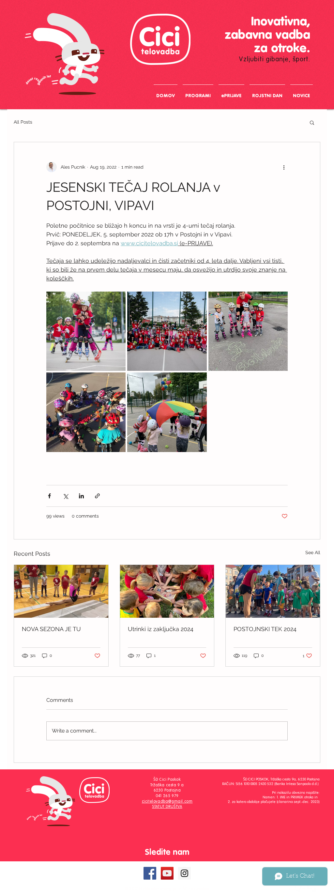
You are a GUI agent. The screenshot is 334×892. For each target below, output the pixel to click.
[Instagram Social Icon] (184, 873)
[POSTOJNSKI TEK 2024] (273, 591)
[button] (312, 122)
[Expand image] (86, 331)
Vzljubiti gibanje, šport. (274, 59)
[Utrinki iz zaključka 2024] (167, 591)
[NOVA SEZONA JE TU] (61, 591)
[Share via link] (97, 496)
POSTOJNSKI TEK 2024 (265, 629)
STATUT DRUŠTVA (167, 807)
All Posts (23, 122)
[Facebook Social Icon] (150, 873)
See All (312, 552)
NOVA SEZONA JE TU (51, 629)
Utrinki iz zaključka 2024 (160, 629)
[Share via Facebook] (49, 496)
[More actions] (284, 167)
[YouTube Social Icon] (167, 873)
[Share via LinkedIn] (81, 496)
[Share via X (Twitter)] (65, 496)
